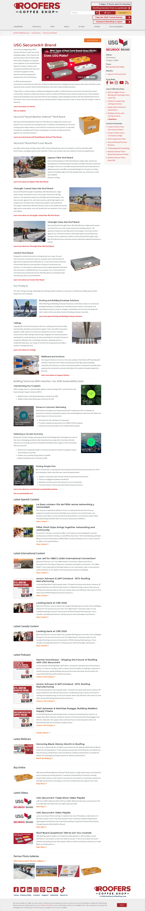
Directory (37, 27)
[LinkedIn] (112, 83)
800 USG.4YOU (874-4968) (115, 67)
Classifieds (18, 27)
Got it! (122, 905)
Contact (36, 895)
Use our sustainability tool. (23, 493)
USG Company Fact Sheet (117, 139)
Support (45, 895)
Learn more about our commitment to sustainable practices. (36, 489)
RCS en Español (116, 27)
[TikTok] (62, 889)
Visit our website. (20, 111)
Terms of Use (46, 905)
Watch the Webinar (43, 758)
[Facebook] (108, 83)
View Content (41, 521)
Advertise (54, 895)
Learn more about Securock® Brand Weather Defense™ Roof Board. (38, 137)
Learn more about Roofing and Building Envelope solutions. (60, 316)
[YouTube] (122, 83)
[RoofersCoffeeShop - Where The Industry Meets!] (37, 8)
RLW (52, 27)
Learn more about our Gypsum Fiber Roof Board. (31, 182)
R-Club (81, 27)
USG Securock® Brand (50, 33)
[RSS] (127, 83)
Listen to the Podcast (45, 676)
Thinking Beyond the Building (118, 148)
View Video (40, 806)
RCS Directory (36, 33)
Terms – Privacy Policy (22, 895)
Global (97, 27)
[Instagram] (117, 83)
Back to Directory (92, 40)
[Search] (97, 13)
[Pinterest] (42, 889)
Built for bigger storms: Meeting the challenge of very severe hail (118, 95)
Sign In (108, 13)
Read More (40, 783)
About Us (64, 895)
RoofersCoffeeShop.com (21, 33)
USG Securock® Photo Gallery (29, 861)
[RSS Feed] (55, 889)
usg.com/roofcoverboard (117, 74)
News (66, 27)
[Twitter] (22, 889)
